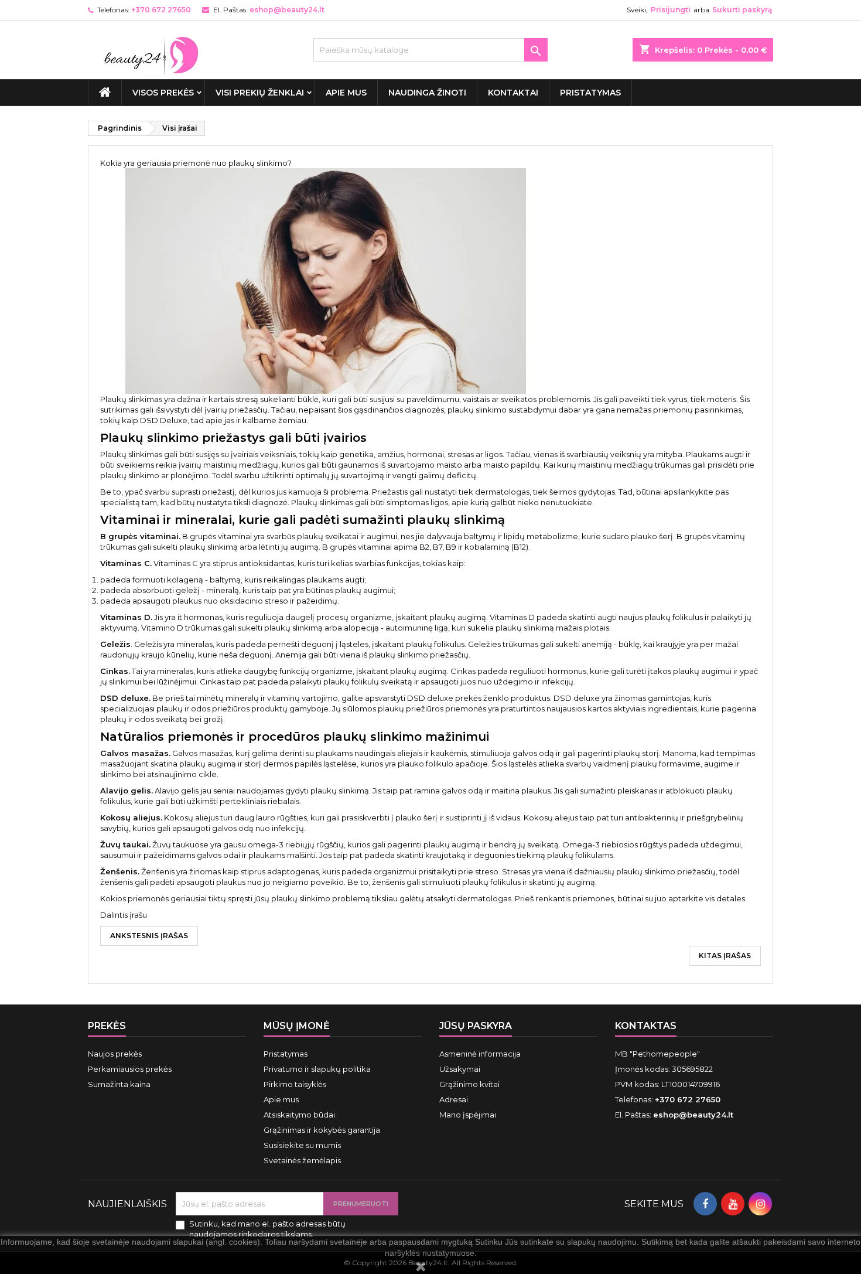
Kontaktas (645, 1025)
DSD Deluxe (163, 420)
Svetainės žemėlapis (302, 1160)
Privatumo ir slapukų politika (317, 1069)
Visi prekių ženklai (260, 92)
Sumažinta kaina (119, 1084)
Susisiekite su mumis (302, 1145)
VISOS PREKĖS (163, 92)
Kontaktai (513, 92)
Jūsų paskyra (475, 1025)
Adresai (453, 1099)
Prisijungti (671, 9)
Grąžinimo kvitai (469, 1084)
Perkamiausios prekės (130, 1069)
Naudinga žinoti (427, 92)
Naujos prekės (115, 1053)
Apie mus (346, 92)
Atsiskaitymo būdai (299, 1114)
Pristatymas (590, 92)
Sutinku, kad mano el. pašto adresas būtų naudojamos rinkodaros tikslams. (267, 1229)
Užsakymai (459, 1069)
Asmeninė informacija (480, 1053)
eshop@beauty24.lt (287, 9)
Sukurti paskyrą (742, 9)
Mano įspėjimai (467, 1114)
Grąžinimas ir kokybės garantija (322, 1130)
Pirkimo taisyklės (295, 1084)
